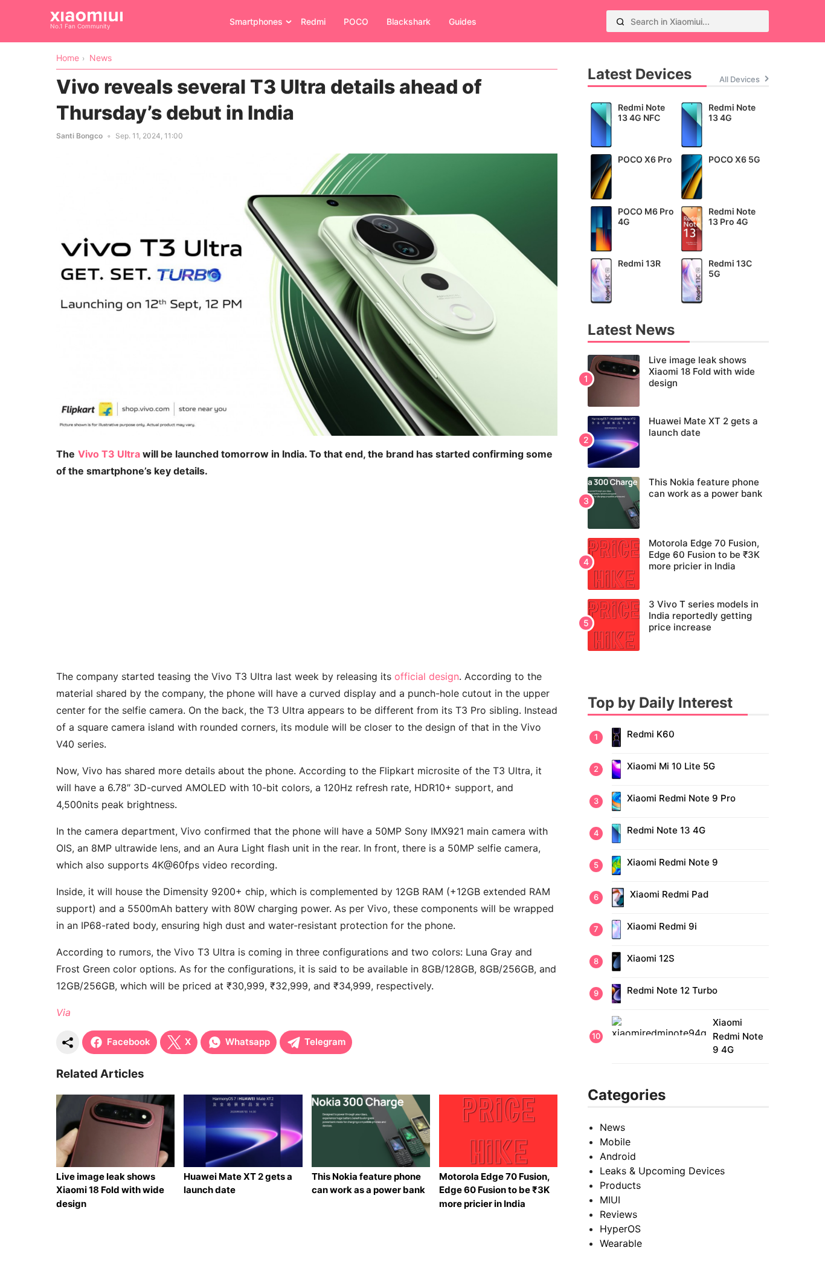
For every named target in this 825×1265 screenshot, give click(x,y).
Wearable (621, 1243)
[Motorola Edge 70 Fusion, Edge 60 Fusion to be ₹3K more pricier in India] (678, 564)
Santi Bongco (79, 135)
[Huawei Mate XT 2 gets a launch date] (678, 442)
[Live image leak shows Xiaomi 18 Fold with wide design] (678, 381)
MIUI (610, 1200)
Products (620, 1185)
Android (618, 1156)
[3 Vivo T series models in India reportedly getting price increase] (678, 625)
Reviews (618, 1214)
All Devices (739, 79)
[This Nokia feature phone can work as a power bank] (678, 503)
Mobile (615, 1142)
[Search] (620, 21)
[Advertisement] (306, 573)
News (612, 1127)
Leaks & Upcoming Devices (662, 1171)
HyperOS (620, 1229)
